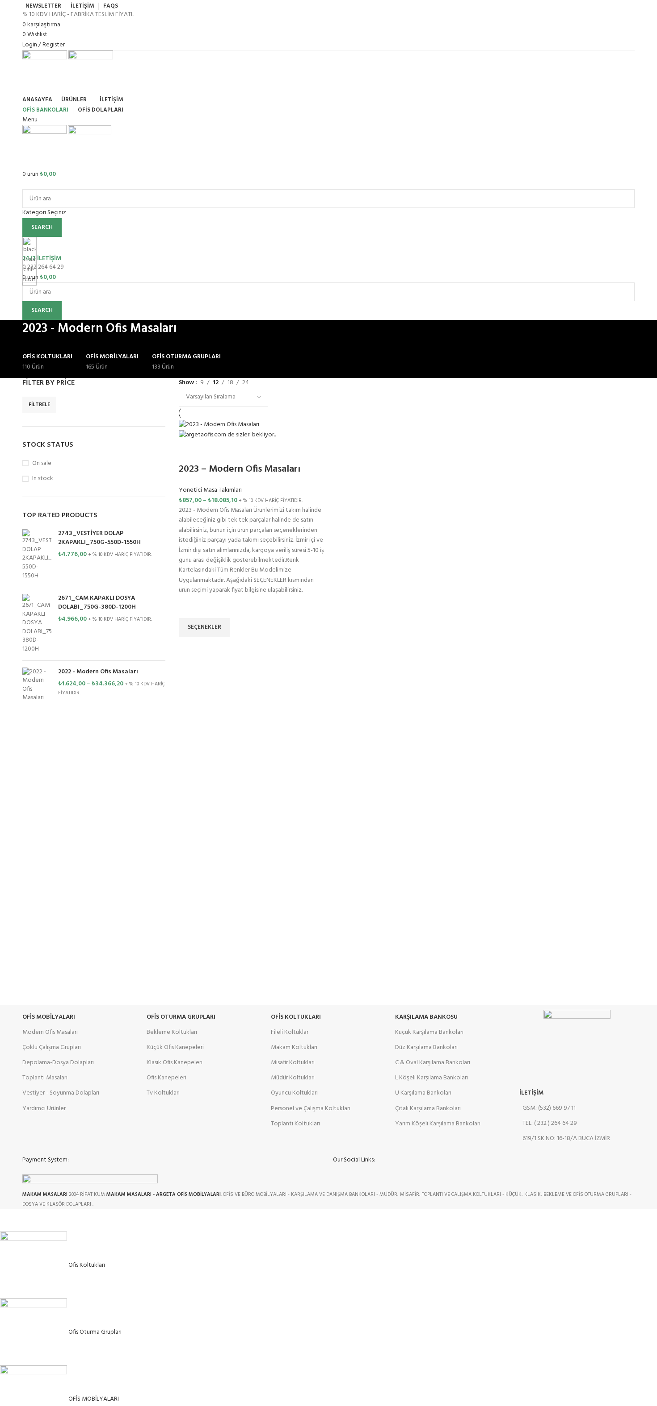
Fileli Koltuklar (289, 1032)
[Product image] (227, 435)
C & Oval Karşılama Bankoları (432, 1063)
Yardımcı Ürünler (44, 1108)
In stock (42, 478)
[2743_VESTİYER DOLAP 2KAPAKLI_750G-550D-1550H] (36, 554)
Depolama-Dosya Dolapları (58, 1063)
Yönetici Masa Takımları (210, 490)
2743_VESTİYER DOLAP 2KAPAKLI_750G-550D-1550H (99, 538)
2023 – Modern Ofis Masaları (239, 469)
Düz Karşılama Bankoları (426, 1047)
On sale (41, 463)
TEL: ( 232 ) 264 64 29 (549, 1123)
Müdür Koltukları (293, 1078)
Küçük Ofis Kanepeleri (175, 1047)
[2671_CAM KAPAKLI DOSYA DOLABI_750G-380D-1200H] (36, 624)
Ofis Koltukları (296, 1017)
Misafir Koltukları (293, 1063)
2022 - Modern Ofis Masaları (98, 672)
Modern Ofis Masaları (50, 1032)
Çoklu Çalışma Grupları (51, 1047)
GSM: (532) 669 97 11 (549, 1108)
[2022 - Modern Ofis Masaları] (36, 685)
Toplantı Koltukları (295, 1124)
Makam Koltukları (294, 1047)
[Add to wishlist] (190, 607)
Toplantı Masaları (44, 1078)
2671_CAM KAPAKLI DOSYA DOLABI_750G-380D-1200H (97, 602)
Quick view (190, 648)
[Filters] (11, 1220)
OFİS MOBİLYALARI (48, 1017)
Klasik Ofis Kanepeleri (174, 1063)
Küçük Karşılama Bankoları (429, 1032)
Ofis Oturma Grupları (181, 1017)
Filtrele (39, 404)
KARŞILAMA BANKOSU (426, 1017)
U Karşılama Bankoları (423, 1093)
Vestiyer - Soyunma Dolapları (60, 1093)
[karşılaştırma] (190, 451)
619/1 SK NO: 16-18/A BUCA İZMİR (566, 1138)
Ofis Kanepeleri (166, 1078)
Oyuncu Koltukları (294, 1093)
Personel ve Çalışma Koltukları (310, 1108)
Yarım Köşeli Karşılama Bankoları (437, 1124)
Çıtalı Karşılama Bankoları (428, 1108)
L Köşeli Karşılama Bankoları (431, 1078)
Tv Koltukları (163, 1093)
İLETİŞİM (531, 1093)
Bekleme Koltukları (172, 1032)
